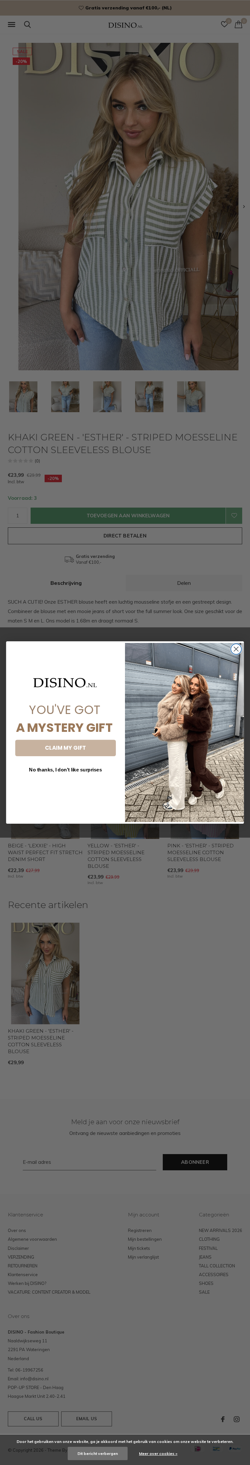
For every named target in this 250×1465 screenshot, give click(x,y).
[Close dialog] (236, 649)
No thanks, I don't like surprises (65, 769)
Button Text (65, 788)
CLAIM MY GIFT (65, 748)
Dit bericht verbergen (97, 1453)
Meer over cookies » (158, 1453)
